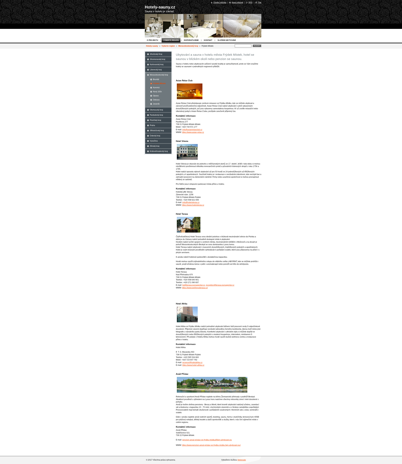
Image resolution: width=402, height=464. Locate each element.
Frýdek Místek (159, 83)
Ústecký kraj (155, 136)
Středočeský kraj (157, 130)
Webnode (242, 460)
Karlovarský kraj (156, 64)
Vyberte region (171, 40)
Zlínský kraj (154, 146)
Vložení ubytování (226, 40)
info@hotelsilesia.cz (190, 202)
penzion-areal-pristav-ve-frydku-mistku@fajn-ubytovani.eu (207, 440)
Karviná (156, 87)
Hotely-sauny (152, 46)
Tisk (259, 2)
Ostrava (156, 100)
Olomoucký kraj (156, 110)
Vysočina (154, 141)
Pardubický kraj (156, 115)
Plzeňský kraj (155, 120)
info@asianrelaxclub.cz (192, 130)
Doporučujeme (191, 40)
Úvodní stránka (219, 2)
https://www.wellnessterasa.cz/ (195, 288)
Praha (152, 125)
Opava (156, 96)
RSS (251, 2)
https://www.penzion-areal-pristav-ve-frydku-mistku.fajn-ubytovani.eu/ (211, 445)
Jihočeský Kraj (156, 54)
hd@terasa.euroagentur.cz (193, 285)
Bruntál (156, 79)
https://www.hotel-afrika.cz (193, 365)
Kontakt (208, 40)
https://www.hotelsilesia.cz (193, 205)
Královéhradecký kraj (159, 151)
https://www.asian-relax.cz (193, 132)
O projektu (152, 40)
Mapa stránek (237, 2)
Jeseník (156, 104)
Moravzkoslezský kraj (188, 46)
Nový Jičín (157, 92)
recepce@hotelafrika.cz (192, 362)
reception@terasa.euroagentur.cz (220, 285)
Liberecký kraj (156, 70)
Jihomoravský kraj (157, 59)
